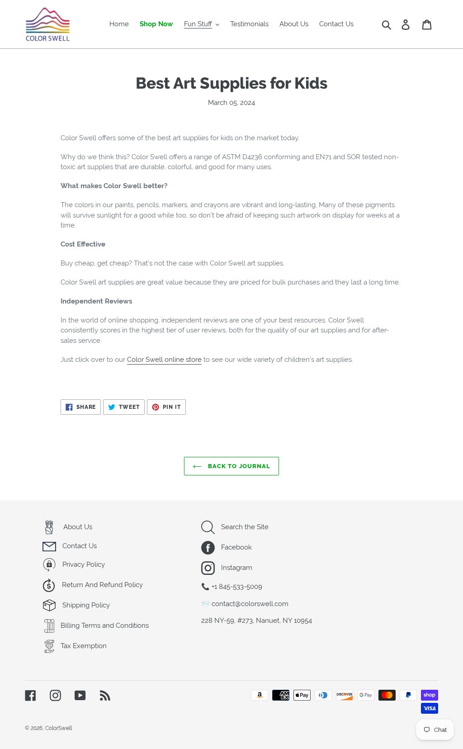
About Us (76, 527)
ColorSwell (58, 728)
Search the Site (244, 527)
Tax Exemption (83, 646)
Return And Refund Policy (101, 585)
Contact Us (79, 546)
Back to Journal (238, 466)
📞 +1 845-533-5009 (231, 587)
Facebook (235, 547)
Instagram (235, 568)
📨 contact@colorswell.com (244, 604)
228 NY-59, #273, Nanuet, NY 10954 (256, 620)
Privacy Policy (83, 564)
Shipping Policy (85, 605)
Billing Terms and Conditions (104, 625)
